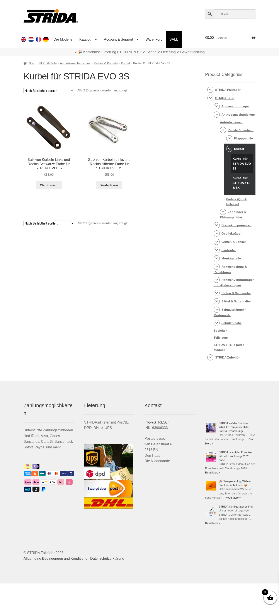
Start (32, 63)
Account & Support (118, 39)
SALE (174, 39)
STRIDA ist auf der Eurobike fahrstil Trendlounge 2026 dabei (235, 456)
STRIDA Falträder (227, 89)
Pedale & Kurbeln (106, 63)
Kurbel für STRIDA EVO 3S (242, 163)
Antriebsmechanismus (75, 63)
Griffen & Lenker (233, 242)
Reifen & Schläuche (236, 293)
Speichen (221, 330)
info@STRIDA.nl (157, 422)
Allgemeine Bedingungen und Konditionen (56, 558)
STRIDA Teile (48, 63)
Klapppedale (243, 138)
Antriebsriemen (231, 122)
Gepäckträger (231, 233)
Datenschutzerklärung (107, 558)
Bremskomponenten (236, 225)
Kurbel (125, 63)
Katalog (85, 39)
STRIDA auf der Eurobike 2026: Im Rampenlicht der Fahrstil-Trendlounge (234, 427)
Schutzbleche (231, 323)
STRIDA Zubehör (227, 357)
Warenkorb (154, 39)
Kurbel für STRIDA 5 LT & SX (242, 182)
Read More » (213, 472)
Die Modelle (63, 39)
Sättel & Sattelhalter (236, 301)
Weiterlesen (49, 185)
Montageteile (231, 258)
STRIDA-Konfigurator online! (236, 506)
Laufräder (228, 250)
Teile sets (221, 337)
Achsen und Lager (235, 106)
